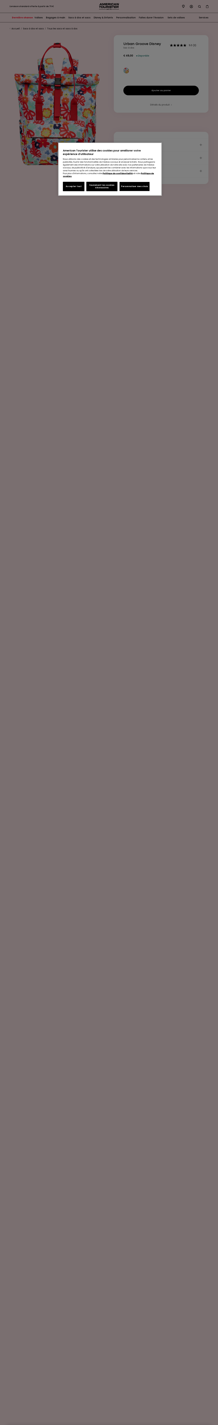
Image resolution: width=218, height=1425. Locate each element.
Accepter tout (74, 186)
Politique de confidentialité (118, 173)
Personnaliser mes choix (134, 186)
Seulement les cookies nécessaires (101, 186)
